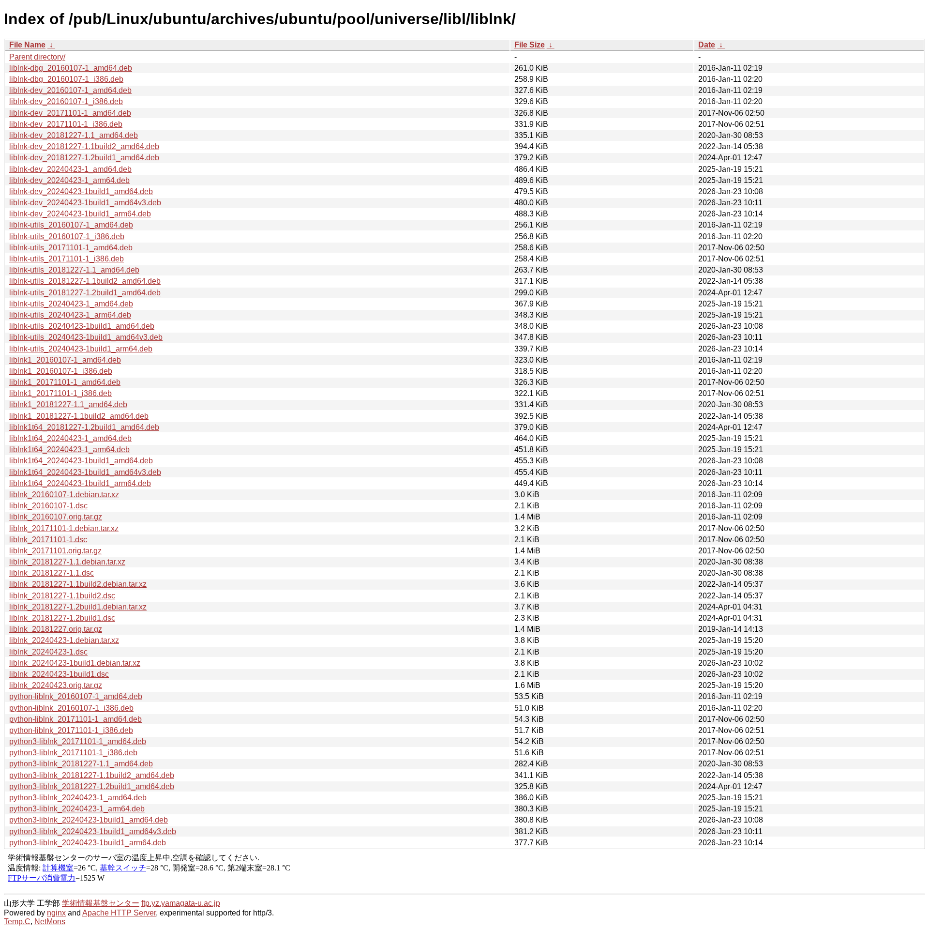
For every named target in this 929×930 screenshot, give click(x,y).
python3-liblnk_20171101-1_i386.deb (73, 752)
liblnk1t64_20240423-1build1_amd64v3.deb (85, 472)
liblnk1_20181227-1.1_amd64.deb (68, 404)
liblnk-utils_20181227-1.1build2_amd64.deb (85, 281)
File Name (27, 45)
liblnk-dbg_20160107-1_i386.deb (66, 79)
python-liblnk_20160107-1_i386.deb (71, 708)
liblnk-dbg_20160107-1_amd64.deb (70, 68)
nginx (56, 913)
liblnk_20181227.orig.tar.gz (55, 629)
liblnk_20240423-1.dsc (48, 652)
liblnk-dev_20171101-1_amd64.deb (70, 113)
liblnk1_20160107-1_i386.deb (60, 371)
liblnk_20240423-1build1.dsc (59, 674)
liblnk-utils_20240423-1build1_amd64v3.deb (86, 337)
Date (706, 45)
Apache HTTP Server (119, 913)
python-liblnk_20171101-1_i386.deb (71, 730)
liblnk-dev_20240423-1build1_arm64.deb (80, 214)
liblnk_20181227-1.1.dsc (51, 573)
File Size (529, 45)
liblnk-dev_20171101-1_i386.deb (65, 124)
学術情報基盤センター (100, 903)
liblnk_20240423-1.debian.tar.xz (64, 640)
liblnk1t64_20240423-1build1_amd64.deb (81, 461)
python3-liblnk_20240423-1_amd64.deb (78, 797)
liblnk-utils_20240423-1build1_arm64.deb (80, 349)
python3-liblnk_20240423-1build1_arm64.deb (87, 843)
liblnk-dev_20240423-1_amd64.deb (70, 169)
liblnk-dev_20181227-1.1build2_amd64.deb (84, 146)
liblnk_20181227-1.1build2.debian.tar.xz (78, 584)
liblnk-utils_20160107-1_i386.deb (66, 236)
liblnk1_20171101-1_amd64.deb (64, 382)
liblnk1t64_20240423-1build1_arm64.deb (80, 483)
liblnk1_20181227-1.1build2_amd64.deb (79, 416)
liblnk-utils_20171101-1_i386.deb (66, 259)
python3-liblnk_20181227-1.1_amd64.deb (81, 764)
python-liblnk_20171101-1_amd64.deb (75, 719)
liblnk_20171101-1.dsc (48, 539)
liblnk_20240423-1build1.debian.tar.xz (74, 663)
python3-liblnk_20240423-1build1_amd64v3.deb (92, 831)
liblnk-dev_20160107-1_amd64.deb (70, 90)
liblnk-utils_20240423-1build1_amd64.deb (81, 326)
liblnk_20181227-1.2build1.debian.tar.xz (78, 607)
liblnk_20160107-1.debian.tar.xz (64, 494)
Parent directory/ (37, 57)
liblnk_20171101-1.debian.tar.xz (64, 528)
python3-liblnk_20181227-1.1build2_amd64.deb (91, 775)
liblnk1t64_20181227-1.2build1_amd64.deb (84, 427)
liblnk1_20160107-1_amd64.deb (65, 360)
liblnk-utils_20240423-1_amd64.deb (71, 304)
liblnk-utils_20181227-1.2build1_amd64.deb (85, 293)
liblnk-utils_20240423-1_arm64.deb (70, 315)
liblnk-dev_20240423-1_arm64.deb (69, 180)
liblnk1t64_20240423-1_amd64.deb (70, 438)
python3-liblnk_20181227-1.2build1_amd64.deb (91, 786)
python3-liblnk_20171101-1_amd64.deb (77, 741)
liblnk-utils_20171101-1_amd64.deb (71, 248)
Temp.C (17, 921)
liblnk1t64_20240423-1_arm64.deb (69, 449)
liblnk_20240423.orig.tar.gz (55, 685)
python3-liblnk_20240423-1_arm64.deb (77, 809)
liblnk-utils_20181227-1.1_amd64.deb (74, 270)
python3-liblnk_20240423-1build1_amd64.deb (88, 820)
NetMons (49, 921)
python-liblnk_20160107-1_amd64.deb (75, 696)
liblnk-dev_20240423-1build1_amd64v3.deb (85, 202)
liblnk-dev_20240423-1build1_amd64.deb (81, 191)
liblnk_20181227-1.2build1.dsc (62, 618)
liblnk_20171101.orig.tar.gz (55, 551)
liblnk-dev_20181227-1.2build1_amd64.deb (84, 157)
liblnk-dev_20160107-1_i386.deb (66, 101)
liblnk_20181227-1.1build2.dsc (62, 596)
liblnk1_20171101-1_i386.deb (60, 393)
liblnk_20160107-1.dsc (48, 506)
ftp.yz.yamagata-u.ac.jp (180, 903)
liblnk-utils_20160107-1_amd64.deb (71, 225)
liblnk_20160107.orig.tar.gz (55, 517)
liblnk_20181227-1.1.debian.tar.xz (67, 562)
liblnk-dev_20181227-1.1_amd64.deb (73, 135)
